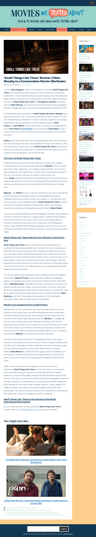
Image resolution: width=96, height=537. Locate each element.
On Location (61, 29)
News (80, 262)
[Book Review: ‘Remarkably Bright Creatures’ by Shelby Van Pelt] (86, 49)
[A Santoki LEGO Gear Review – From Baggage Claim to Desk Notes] (86, 193)
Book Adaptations (19, 510)
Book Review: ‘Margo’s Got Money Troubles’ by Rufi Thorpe (86, 184)
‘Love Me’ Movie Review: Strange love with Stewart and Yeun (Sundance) (32, 512)
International (10, 508)
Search (63, 529)
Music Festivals (50, 29)
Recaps (81, 270)
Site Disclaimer (68, 534)
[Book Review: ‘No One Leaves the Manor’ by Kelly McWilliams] (86, 105)
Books (40, 29)
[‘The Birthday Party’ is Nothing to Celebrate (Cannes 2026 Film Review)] (86, 68)
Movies (23, 29)
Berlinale (9, 510)
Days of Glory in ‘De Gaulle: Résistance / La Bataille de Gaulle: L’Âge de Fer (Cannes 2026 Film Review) (86, 146)
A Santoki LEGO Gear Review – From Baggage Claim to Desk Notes (86, 200)
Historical (46, 510)
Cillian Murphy (32, 510)
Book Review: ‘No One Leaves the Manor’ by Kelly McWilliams (85, 112)
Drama (39, 510)
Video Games (83, 284)
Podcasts (81, 268)
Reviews (14, 29)
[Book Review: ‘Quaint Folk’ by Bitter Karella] (86, 122)
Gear (80, 244)
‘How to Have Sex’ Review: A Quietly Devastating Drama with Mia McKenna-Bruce (35, 515)
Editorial (81, 238)
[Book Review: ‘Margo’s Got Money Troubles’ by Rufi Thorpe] (86, 176)
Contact (81, 29)
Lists (80, 252)
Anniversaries (83, 225)
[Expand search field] (92, 3)
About (89, 29)
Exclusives (82, 241)
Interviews (72, 29)
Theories (81, 278)
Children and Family (85, 233)
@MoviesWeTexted (30, 410)
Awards (81, 227)
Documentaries (83, 236)
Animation (82, 222)
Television (32, 29)
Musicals (81, 260)
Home (7, 29)
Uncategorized (83, 281)
